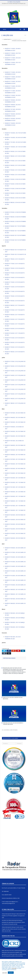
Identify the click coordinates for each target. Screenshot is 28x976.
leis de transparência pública (8, 956)
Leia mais (14, 968)
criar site (11, 950)
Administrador (7, 39)
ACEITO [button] (11, 972)
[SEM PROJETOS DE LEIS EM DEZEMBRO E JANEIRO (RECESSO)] (14, 714)
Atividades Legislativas (17, 40)
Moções (24, 40)
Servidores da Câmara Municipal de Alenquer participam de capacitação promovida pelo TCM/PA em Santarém (14, 3)
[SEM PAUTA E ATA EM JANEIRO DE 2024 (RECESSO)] (14, 688)
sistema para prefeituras (20, 950)
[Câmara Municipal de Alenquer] (14, 17)
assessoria (12, 952)
